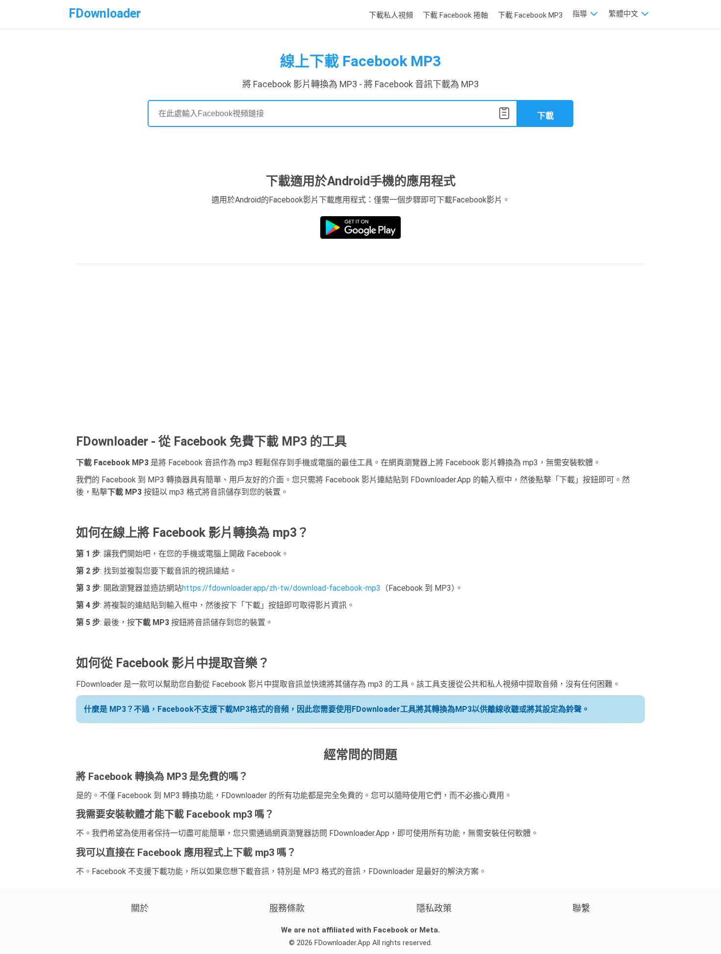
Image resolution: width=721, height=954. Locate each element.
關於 (140, 908)
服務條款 (287, 908)
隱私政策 (434, 908)
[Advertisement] (360, 350)
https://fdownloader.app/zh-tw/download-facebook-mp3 (281, 588)
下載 (545, 116)
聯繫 (581, 908)
